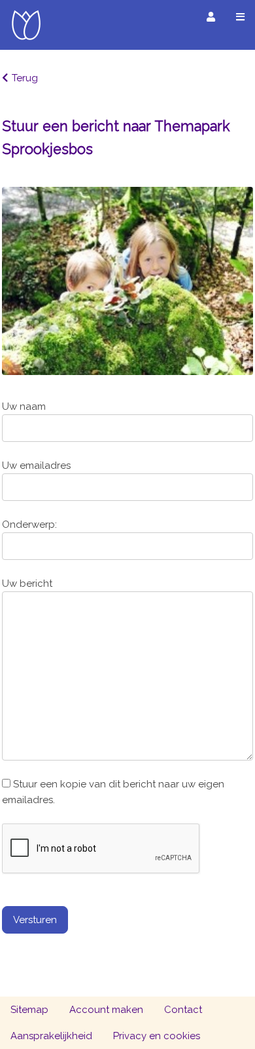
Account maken (106, 1010)
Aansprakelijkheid (51, 1036)
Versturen (35, 920)
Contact (183, 1010)
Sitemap (29, 1010)
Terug (25, 78)
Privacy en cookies (156, 1036)
